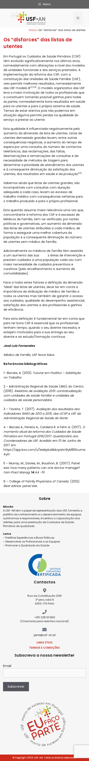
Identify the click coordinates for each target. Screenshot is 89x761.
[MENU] (78, 18)
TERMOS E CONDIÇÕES (44, 647)
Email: (7, 666)
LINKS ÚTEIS (44, 642)
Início (32, 30)
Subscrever (16, 686)
